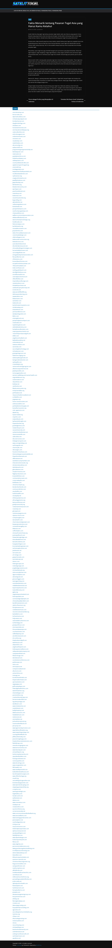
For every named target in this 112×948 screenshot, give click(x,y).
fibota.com (16, 842)
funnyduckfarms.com (19, 890)
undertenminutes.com (19, 136)
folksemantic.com (18, 298)
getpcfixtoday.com (18, 182)
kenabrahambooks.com (19, 487)
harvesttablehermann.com (20, 250)
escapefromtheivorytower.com (21, 263)
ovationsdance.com (18, 379)
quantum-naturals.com (19, 859)
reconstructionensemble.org (21, 612)
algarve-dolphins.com (19, 574)
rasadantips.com (17, 141)
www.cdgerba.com (18, 844)
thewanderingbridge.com (20, 537)
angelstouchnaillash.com (20, 338)
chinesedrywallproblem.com (21, 601)
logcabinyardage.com (19, 701)
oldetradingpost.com (19, 237)
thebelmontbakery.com (19, 158)
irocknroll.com (17, 290)
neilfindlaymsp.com (18, 634)
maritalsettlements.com (19, 583)
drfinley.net (16, 899)
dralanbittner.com (18, 309)
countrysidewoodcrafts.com (21, 163)
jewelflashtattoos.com (19, 180)
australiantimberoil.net (19, 244)
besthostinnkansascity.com (20, 929)
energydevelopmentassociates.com (23, 255)
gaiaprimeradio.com (18, 557)
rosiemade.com (17, 322)
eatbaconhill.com (17, 147)
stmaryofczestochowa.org (20, 533)
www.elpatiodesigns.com (20, 837)
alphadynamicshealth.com (20, 883)
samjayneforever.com (19, 866)
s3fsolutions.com (17, 259)
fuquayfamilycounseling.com (21, 907)
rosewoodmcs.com (18, 807)
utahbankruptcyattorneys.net (21, 287)
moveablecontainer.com (20, 228)
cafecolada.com (17, 436)
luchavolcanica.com (18, 616)
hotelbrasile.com (17, 222)
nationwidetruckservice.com (21, 620)
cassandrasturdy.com (19, 430)
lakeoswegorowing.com (19, 905)
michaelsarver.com (18, 351)
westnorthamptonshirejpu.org (21, 220)
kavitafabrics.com (18, 614)
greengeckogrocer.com (19, 353)
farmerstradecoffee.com (20, 699)
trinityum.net (16, 824)
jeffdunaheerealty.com (19, 737)
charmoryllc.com (17, 447)
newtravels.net (17, 154)
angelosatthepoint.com (19, 647)
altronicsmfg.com (18, 145)
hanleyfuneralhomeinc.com (20, 329)
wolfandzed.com (17, 798)
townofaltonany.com (18, 590)
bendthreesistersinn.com (20, 603)
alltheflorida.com (17, 870)
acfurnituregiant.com (19, 134)
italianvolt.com (17, 303)
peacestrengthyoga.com (20, 739)
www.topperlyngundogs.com (21, 732)
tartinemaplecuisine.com (20, 548)
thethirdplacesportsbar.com (21, 828)
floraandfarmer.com (18, 257)
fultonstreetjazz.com (18, 224)
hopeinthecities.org (18, 423)
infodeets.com (17, 125)
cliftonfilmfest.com (18, 279)
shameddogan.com (18, 693)
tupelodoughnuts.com (19, 325)
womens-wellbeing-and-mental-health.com (25, 375)
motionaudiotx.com (18, 921)
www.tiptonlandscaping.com (21, 785)
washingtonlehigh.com (19, 791)
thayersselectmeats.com (20, 680)
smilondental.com (18, 342)
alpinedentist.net (17, 202)
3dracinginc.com (17, 450)
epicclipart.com (17, 189)
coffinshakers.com (18, 531)
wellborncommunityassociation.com (23, 215)
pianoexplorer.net (18, 820)
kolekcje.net (16, 384)
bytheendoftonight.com (19, 421)
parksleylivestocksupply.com (21, 406)
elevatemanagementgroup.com (22, 894)
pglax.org (15, 592)
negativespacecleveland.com (21, 594)
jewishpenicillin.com (18, 371)
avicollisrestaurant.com (19, 636)
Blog (30, 19)
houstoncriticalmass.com (20, 452)
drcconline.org (17, 638)
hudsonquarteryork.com (20, 839)
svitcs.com (16, 664)
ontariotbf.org (17, 167)
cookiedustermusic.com (19, 609)
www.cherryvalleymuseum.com (21, 233)
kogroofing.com (17, 200)
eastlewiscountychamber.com (21, 461)
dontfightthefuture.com (19, 272)
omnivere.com (17, 138)
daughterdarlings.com (19, 123)
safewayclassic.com (18, 160)
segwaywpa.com (17, 684)
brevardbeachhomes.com (20, 261)
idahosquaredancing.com (20, 294)
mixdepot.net (16, 804)
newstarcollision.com (19, 344)
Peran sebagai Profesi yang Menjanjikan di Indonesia (41, 100)
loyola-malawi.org (18, 415)
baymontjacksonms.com (20, 588)
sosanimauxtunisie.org (19, 198)
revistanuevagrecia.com (19, 513)
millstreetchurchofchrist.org (21, 877)
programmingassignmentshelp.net (23, 149)
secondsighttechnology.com (21, 349)
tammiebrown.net (18, 559)
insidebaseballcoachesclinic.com (22, 872)
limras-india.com (17, 114)
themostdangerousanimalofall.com (23, 454)
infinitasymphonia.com (19, 498)
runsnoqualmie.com (18, 761)
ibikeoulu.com (17, 528)
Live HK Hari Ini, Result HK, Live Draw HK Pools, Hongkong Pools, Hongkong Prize (38, 10)
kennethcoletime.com (19, 542)
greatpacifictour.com (19, 625)
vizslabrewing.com (18, 307)
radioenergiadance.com (19, 204)
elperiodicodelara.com (19, 117)
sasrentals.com (17, 347)
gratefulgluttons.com (19, 425)
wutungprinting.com (18, 581)
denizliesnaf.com (17, 658)
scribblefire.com (17, 397)
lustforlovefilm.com (18, 493)
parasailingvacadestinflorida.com (22, 879)
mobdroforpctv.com (18, 428)
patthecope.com (17, 662)
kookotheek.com (17, 206)
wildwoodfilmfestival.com (20, 217)
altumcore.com (17, 671)
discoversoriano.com (19, 439)
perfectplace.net (17, 393)
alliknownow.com (17, 458)
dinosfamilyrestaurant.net (20, 246)
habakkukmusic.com (18, 715)
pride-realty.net (17, 881)
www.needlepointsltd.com (20, 769)
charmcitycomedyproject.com (21, 522)
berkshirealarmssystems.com (21, 305)
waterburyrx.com (17, 642)
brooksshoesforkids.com (20, 677)
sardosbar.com (17, 301)
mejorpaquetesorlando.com (21, 331)
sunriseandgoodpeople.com (21, 599)
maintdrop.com (17, 193)
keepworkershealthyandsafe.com (22, 171)
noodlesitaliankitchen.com (20, 174)
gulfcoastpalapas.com (19, 686)
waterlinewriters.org (18, 690)
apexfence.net (17, 938)
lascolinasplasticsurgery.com (21, 774)
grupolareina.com (18, 230)
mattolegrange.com (18, 566)
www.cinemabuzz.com (19, 802)
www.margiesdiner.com (19, 765)
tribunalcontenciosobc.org (20, 463)
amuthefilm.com (17, 491)
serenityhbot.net (17, 719)
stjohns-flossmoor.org (19, 605)
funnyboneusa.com (18, 607)
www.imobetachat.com (19, 706)
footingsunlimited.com (19, 758)
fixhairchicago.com (18, 655)
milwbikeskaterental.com (20, 585)
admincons (40, 29)
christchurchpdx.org (18, 485)
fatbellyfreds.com (18, 835)
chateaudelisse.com (18, 213)
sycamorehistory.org (19, 809)
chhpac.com (16, 916)
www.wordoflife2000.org (19, 292)
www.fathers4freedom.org (20, 730)
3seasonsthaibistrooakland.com (22, 395)
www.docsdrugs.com (19, 763)
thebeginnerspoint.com (19, 441)
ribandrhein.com (17, 382)
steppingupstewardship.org (20, 787)
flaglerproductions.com (19, 474)
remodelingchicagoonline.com (21, 780)
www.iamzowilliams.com (20, 815)
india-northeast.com (18, 268)
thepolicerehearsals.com (20, 456)
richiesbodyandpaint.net (20, 119)
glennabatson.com (18, 469)
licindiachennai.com (18, 121)
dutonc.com (16, 561)
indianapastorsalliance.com (20, 649)
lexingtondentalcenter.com (20, 360)
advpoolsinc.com (17, 644)
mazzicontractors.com (19, 826)
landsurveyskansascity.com (20, 754)
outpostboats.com (18, 419)
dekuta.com (16, 800)
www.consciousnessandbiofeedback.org (24, 813)
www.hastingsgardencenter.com (22, 818)
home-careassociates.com (20, 401)
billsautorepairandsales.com (21, 857)
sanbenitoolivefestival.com (20, 432)
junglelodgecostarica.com (20, 568)
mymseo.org (16, 914)
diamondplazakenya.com (20, 853)
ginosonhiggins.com (18, 579)
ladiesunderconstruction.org (21, 239)
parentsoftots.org (18, 695)
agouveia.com (17, 910)
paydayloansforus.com (19, 156)
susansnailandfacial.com (20, 723)
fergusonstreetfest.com (19, 864)
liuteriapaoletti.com (18, 596)
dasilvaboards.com (18, 467)
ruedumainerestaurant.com (21, 506)
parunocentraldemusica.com (21, 846)
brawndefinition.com (19, 476)
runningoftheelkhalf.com (20, 734)
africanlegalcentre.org (19, 500)
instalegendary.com (18, 169)
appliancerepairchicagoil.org (21, 165)
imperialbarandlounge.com (20, 281)
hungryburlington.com (19, 544)
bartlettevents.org (18, 226)
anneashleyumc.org (18, 752)
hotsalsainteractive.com (19, 127)
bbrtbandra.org (17, 184)
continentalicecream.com (20, 478)
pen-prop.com (17, 726)
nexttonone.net (17, 717)
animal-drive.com (18, 673)
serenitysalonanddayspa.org (21, 130)
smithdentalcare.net (18, 931)
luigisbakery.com (17, 793)
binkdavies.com (17, 482)
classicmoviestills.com (19, 434)
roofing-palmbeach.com (19, 270)
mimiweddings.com (18, 927)
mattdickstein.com (18, 708)
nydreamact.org (17, 176)
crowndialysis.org (18, 364)
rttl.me (14, 923)
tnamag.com (16, 675)
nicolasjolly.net (17, 496)
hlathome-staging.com (19, 355)
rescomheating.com (18, 925)
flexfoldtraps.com (18, 743)
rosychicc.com (17, 417)
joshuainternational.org (19, 721)
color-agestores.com (18, 410)
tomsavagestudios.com (19, 373)
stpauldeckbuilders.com (19, 756)
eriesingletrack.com (18, 318)
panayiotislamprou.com (19, 209)
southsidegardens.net (19, 822)
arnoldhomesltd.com (19, 274)
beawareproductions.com (20, 524)
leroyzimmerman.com (19, 896)
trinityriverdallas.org (18, 390)
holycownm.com (17, 618)
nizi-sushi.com (17, 552)
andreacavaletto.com (19, 404)
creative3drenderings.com (20, 697)
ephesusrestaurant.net (19, 831)
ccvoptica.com (17, 789)
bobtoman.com (17, 195)
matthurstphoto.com (19, 868)
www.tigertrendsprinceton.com (22, 728)
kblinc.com (16, 316)
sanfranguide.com (18, 445)
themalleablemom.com (19, 539)
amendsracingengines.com (20, 745)
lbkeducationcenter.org (19, 388)
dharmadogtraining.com (20, 918)
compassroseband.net (19, 669)
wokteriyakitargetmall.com (20, 358)
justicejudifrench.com (19, 535)
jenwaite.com (16, 892)
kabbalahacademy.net (19, 340)
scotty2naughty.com (18, 517)
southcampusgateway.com (20, 211)
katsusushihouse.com (19, 502)
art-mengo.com (17, 555)
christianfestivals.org (19, 570)
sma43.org (16, 778)
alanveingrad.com (18, 577)
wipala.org (16, 412)
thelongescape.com (18, 563)
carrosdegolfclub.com (19, 252)
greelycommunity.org (19, 504)
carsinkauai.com (17, 875)
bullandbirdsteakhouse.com (21, 772)
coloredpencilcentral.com (20, 277)
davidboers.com (17, 704)
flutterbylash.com (18, 885)
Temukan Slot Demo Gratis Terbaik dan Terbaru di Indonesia (72, 100)
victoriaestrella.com (18, 627)
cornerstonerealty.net (19, 811)
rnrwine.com (16, 903)
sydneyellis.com (17, 362)
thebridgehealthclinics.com (20, 688)
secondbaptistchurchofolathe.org (22, 912)
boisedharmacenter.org (19, 408)
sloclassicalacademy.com (20, 465)
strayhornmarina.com (19, 471)
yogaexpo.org (16, 399)
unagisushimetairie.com (19, 178)
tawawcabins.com (18, 296)
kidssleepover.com (18, 152)
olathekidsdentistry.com (20, 327)
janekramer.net (17, 550)
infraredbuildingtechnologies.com (22, 248)
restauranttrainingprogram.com (22, 366)
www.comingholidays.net (20, 443)
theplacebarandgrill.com (20, 640)
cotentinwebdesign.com (19, 235)
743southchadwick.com (19, 266)
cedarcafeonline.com (19, 132)
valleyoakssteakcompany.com (21, 651)
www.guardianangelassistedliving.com (23, 848)
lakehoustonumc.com (19, 712)
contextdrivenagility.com (20, 526)
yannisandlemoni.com (19, 312)
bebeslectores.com (18, 241)
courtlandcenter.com (19, 631)
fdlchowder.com (17, 767)
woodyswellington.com (19, 833)
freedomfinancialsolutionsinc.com (22, 741)
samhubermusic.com (19, 936)
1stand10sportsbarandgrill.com (22, 333)
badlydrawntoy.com (18, 710)
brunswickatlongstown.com (20, 546)
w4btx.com (16, 336)
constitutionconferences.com (21, 660)
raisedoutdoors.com (18, 283)
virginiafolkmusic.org (19, 377)
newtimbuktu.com (18, 143)
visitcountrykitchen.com (19, 572)
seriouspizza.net (17, 666)
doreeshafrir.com (18, 520)
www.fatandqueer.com (19, 750)
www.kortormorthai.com (20, 747)
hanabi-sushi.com (18, 796)
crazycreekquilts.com (19, 480)
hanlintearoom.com (18, 888)
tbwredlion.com (17, 855)
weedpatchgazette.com (19, 314)
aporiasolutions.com (18, 682)
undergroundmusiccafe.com (21, 934)
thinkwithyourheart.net (19, 285)
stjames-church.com (18, 515)
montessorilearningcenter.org (21, 861)
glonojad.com (16, 511)
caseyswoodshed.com (19, 653)
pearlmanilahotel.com (19, 191)
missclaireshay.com (18, 112)
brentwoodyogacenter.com (20, 783)
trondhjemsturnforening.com (21, 850)
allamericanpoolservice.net (20, 368)
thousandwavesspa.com (20, 629)
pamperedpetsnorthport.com (21, 320)
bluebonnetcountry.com (20, 187)
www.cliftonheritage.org (19, 776)
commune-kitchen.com (19, 489)
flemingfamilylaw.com (19, 901)
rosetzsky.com (17, 509)
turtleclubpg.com (17, 623)
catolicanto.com (17, 386)
